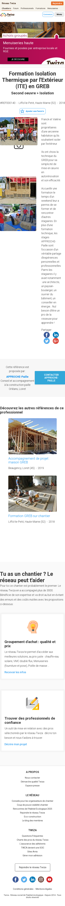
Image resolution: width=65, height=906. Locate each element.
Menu (59, 14)
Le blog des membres (32, 820)
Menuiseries (52, 8)
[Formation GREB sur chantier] (32, 494)
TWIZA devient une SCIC (32, 847)
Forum (16, 8)
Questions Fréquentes (32, 836)
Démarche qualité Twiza (32, 781)
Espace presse (33, 785)
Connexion (47, 14)
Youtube (49, 879)
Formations (41, 8)
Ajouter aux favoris (35, 111)
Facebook (47, 335)
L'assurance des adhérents (33, 844)
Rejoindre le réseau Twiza (32, 813)
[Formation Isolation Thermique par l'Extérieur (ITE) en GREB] (18, 131)
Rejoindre (57, 3)
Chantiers (6, 8)
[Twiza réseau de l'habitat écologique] (4, 15)
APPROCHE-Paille (17, 376)
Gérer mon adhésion (32, 855)
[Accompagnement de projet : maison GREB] (32, 436)
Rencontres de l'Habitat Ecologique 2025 (32, 809)
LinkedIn (56, 335)
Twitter (47, 341)
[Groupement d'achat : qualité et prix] (32, 627)
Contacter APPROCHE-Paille (51, 377)
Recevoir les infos (15, 672)
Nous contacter (32, 778)
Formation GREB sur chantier (29, 516)
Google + (56, 341)
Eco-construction (32, 816)
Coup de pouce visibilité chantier (32, 805)
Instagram (41, 879)
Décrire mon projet (16, 744)
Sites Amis (32, 851)
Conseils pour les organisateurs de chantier (32, 801)
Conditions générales (23, 889)
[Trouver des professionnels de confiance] (32, 703)
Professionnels (27, 8)
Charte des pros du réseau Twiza (32, 840)
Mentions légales (44, 889)
